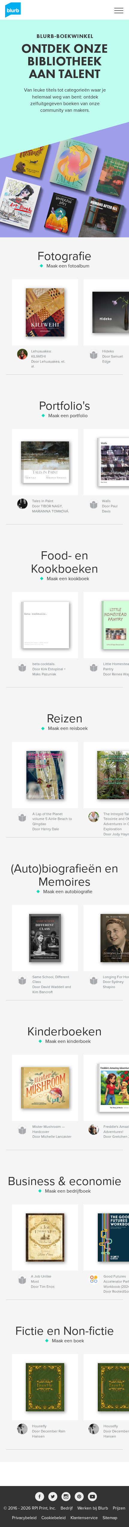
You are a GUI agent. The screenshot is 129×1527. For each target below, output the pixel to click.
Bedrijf (67, 1508)
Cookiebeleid (53, 1517)
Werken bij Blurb (92, 1508)
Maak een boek (68, 1341)
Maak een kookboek (68, 579)
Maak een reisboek (68, 728)
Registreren (92, 10)
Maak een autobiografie (67, 892)
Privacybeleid (24, 1517)
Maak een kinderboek (68, 1041)
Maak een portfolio (68, 416)
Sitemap (110, 1517)
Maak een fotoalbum (67, 266)
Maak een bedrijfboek (68, 1191)
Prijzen (119, 1508)
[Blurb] (11, 12)
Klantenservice (84, 1517)
